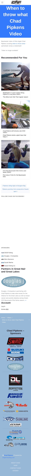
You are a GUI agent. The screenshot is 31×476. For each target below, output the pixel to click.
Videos (9, 317)
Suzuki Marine (8, 262)
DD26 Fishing (8, 252)
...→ (25, 300)
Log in (3, 306)
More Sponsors (9, 259)
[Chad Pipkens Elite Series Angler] (16, 2)
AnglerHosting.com (8, 457)
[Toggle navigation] (2, 2)
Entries (4, 309)
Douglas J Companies (11, 256)
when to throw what (18, 43)
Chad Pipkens (8, 455)
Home (3, 317)
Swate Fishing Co (9, 266)
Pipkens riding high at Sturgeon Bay (14, 186)
